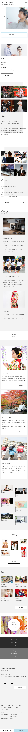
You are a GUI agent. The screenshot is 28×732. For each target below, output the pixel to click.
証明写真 (2, 712)
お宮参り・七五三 (4, 709)
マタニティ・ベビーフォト (15, 709)
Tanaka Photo (5, 664)
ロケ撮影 (13, 712)
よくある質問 (3, 707)
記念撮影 (16, 707)
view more (21, 385)
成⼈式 (7, 712)
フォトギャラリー (4, 716)
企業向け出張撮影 (4, 714)
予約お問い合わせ (4, 718)
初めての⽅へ (18, 705)
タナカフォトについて (9, 705)
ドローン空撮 (19, 712)
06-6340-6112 (8, 730)
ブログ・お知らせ (13, 716)
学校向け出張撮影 (13, 714)
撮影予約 (21, 730)
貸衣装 (11, 718)
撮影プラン (10, 707)
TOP (2, 705)
